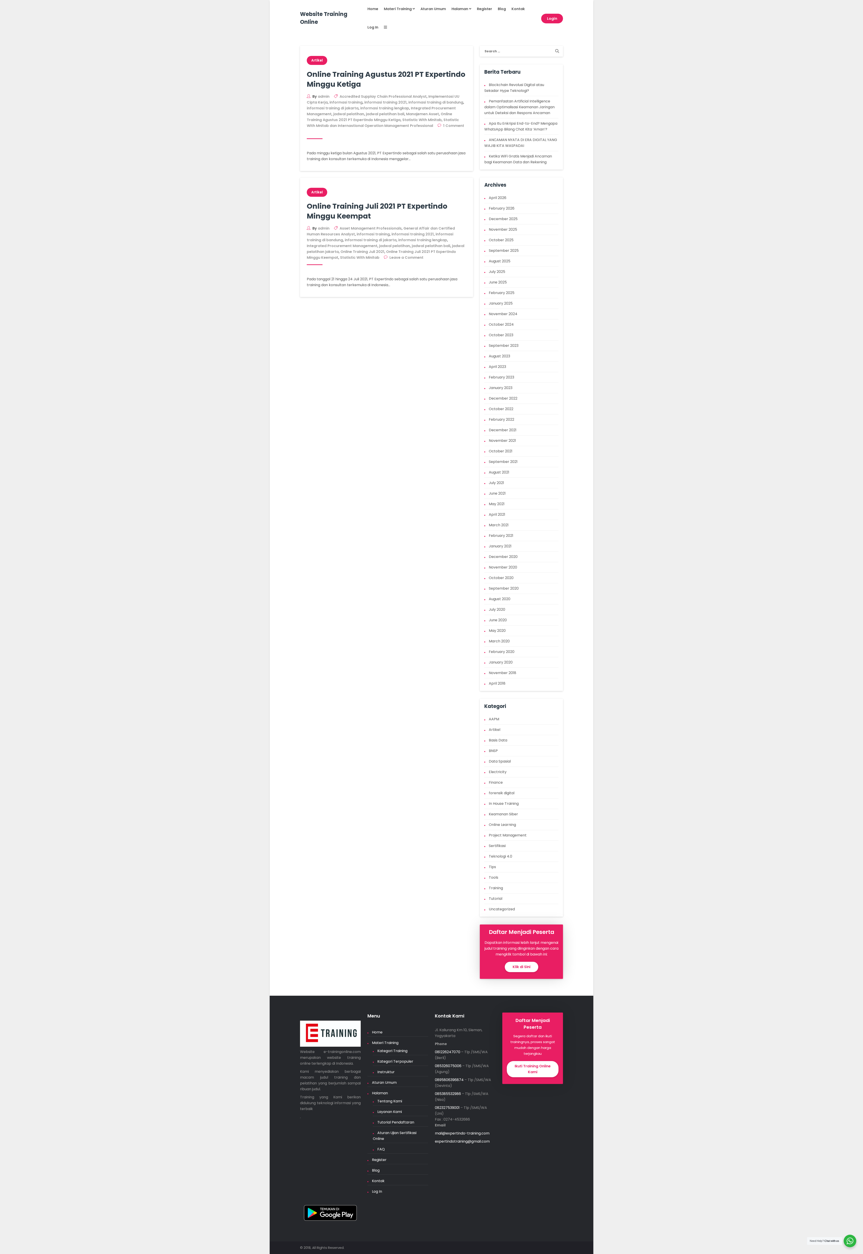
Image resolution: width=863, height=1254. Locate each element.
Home (372, 8)
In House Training (504, 803)
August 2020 (499, 599)
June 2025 (498, 282)
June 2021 (497, 493)
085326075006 (448, 1065)
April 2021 (497, 514)
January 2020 (501, 662)
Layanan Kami (389, 1111)
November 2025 (503, 229)
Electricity (498, 771)
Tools (493, 877)
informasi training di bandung (435, 102)
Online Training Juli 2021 (362, 251)
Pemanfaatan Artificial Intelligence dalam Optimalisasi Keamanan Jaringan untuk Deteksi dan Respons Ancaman (519, 107)
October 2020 (501, 577)
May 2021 (497, 503)
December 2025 (503, 218)
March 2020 (499, 641)
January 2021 (500, 546)
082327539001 (447, 1107)
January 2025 (501, 303)
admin (323, 96)
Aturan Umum (433, 8)
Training (496, 888)
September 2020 (504, 588)
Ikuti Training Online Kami (533, 1069)
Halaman (460, 8)
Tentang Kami (389, 1101)
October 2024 (501, 324)
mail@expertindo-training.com (462, 1133)
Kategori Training (392, 1050)
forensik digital (501, 793)
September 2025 (504, 250)
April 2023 (497, 366)
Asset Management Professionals (371, 228)
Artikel (317, 60)
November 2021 (502, 440)
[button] (382, 27)
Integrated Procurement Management (342, 245)
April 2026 (497, 197)
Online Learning (502, 824)
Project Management (508, 835)
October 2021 (500, 451)
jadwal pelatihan (348, 114)
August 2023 (499, 356)
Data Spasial (500, 761)
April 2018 (497, 683)
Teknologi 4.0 (500, 856)
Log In (372, 27)
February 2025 (501, 292)
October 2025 (501, 240)
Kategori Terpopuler (395, 1061)
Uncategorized (502, 909)
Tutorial (495, 898)
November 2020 (503, 567)
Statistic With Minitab (422, 119)
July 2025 (497, 271)
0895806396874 (449, 1079)
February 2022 (501, 419)
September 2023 (503, 345)
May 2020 (497, 630)
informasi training (346, 102)
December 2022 (503, 398)
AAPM (494, 719)
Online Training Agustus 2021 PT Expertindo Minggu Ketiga (386, 79)
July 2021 (496, 482)
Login (552, 18)
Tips (492, 866)
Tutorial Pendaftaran (395, 1122)
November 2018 (502, 672)
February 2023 (501, 377)
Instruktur (386, 1072)
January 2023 (500, 387)
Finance (496, 782)
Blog (502, 8)
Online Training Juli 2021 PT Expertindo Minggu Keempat (377, 211)
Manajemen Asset (422, 114)
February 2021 (501, 535)
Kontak (518, 8)
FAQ (381, 1149)
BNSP (493, 750)
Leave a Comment (406, 257)
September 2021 (503, 461)
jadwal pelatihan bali (385, 114)
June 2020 (498, 620)
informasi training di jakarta (332, 108)
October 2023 (501, 335)
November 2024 (503, 313)
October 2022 (501, 408)
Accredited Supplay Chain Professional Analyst (383, 96)
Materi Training (398, 8)
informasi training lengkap (384, 108)
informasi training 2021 (385, 102)
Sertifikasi (497, 845)
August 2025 (499, 261)
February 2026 (501, 208)
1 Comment (453, 125)
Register (484, 8)
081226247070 (447, 1052)
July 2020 (497, 609)
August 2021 (499, 472)
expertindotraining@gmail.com (462, 1141)
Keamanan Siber (503, 814)
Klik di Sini (521, 966)
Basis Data (498, 740)
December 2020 (503, 556)
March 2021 (499, 525)
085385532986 (448, 1093)
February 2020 (501, 651)
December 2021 (502, 430)
